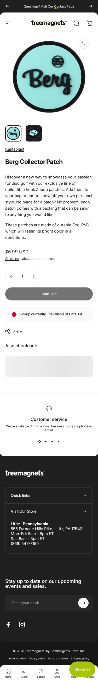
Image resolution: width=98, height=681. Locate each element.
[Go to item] (13, 133)
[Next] (90, 6)
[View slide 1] (40, 441)
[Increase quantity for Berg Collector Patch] (33, 276)
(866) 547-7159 (25, 543)
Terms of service (58, 658)
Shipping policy (80, 658)
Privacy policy (37, 658)
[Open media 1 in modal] (83, 43)
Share (17, 331)
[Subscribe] (83, 603)
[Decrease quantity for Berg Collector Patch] (10, 276)
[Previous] (7, 6)
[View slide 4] (58, 441)
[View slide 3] (52, 441)
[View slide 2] (46, 441)
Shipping (12, 258)
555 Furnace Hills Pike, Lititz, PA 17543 (46, 528)
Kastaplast (14, 149)
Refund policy (17, 658)
